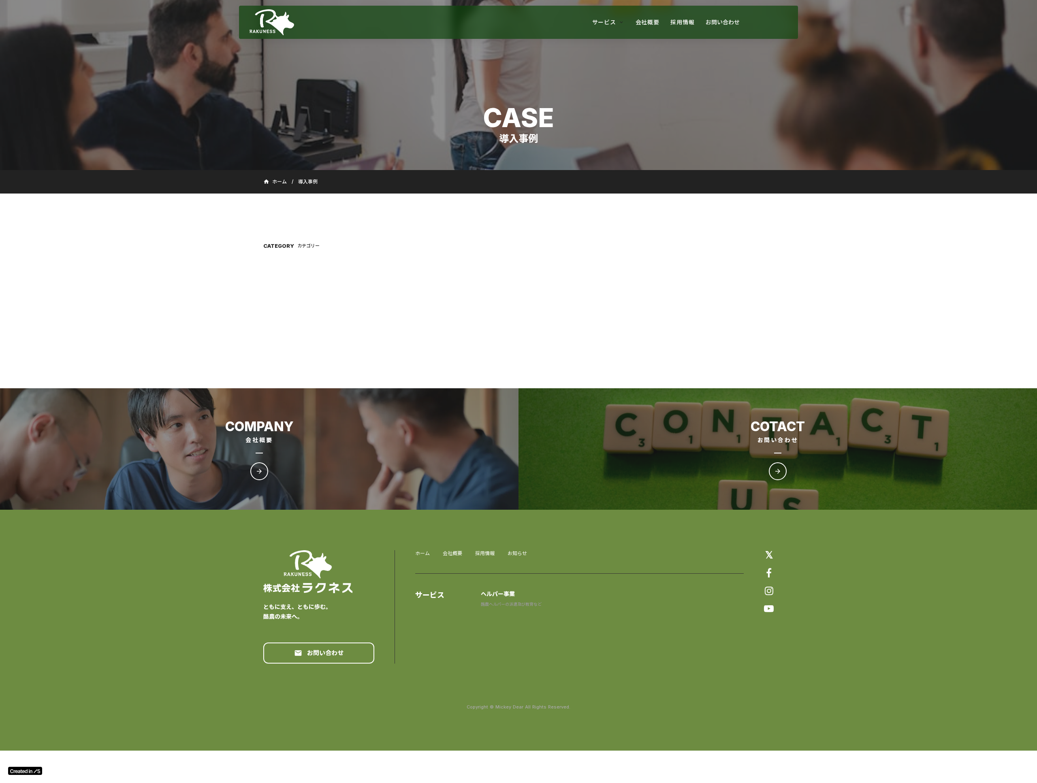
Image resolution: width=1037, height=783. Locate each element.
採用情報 (485, 553)
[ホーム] (294, 22)
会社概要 (452, 553)
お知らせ (517, 553)
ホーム (422, 553)
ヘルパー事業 (498, 593)
